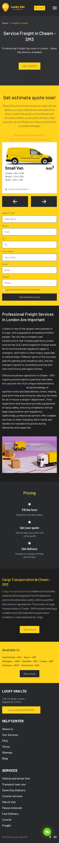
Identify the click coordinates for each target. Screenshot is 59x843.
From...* (5, 225)
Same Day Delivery (13, 790)
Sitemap (7, 752)
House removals (12, 807)
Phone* (5, 276)
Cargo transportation (13, 591)
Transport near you (14, 784)
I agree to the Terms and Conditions (22, 289)
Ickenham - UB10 (10, 665)
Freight (6, 825)
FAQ (5, 740)
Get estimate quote (29, 297)
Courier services (12, 796)
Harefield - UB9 (29, 661)
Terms (6, 746)
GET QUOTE (29, 66)
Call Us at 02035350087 (21, 710)
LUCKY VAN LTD (14, 691)
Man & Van (9, 802)
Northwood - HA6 (30, 665)
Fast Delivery (10, 813)
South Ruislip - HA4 (11, 657)
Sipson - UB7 (30, 657)
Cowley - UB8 (46, 661)
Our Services (10, 734)
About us (7, 729)
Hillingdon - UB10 (11, 661)
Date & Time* (8, 213)
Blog (5, 758)
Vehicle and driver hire (16, 778)
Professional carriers (14, 387)
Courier (7, 819)
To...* (4, 238)
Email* (5, 264)
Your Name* (8, 251)
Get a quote (39, 8)
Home (5, 23)
